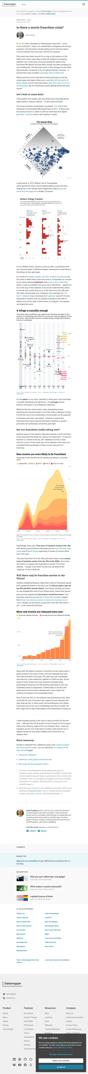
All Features (28, 1013)
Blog (24, 4)
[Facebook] (25, 1065)
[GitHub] (25, 1059)
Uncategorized (21, 942)
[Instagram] (31, 1059)
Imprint (55, 1048)
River (47, 1021)
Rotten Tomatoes (26, 114)
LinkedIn (32, 831)
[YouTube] (20, 1065)
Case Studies (8, 1029)
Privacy (27, 1041)
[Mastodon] (20, 1059)
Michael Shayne (32, 551)
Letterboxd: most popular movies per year (35, 759)
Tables (5, 1021)
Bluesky (43, 831)
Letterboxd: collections (27, 755)
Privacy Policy (71, 1025)
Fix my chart (20, 930)
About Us (69, 1013)
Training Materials (52, 1029)
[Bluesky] (14, 1065)
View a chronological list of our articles (27, 961)
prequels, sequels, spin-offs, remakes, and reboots (47, 277)
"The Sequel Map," (61, 106)
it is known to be (34, 791)
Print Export (28, 1025)
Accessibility (29, 1037)
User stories (49, 946)
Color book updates (52, 913)
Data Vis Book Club (23, 922)
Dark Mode (28, 1021)
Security (27, 1045)
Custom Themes (30, 1017)
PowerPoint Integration (33, 1049)
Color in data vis (22, 917)
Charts (5, 1013)
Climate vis (20, 913)
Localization (29, 1029)
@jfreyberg (48, 810)
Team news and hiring (53, 938)
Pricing (5, 1025)
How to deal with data (53, 930)
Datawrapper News (52, 926)
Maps (47, 934)
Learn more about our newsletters (57, 960)
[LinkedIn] (14, 1059)
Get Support (11, 994)
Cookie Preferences (73, 1029)
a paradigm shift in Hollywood (51, 73)
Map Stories (20, 934)
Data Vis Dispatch (51, 922)
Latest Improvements (74, 1017)
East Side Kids (60, 548)
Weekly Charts (20, 20)
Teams (26, 1033)
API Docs (48, 1033)
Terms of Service (73, 1033)
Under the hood (50, 942)
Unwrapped (20, 946)
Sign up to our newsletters (27, 861)
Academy (48, 1017)
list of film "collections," (59, 282)
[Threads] (31, 1065)
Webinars (48, 1025)
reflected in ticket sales (44, 597)
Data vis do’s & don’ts (23, 926)
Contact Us (10, 998)
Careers (69, 1021)
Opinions (19, 938)
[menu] (83, 4)
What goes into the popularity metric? (33, 764)
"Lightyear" (51, 296)
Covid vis (48, 917)
